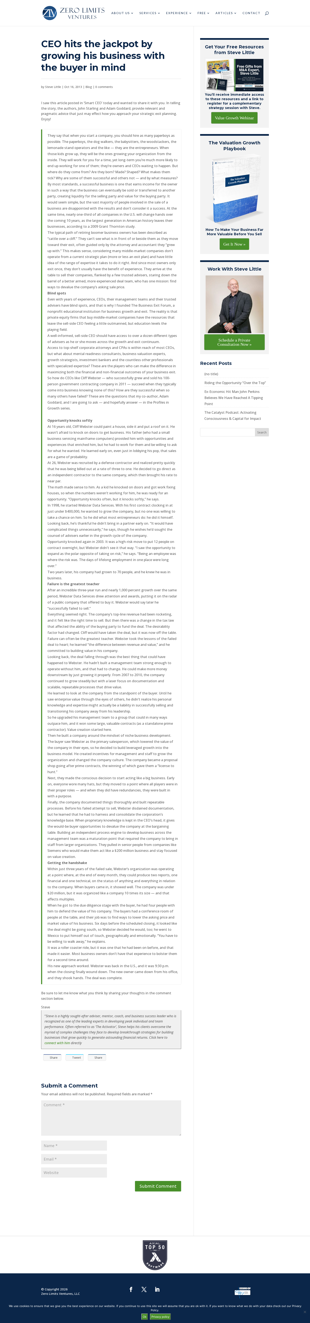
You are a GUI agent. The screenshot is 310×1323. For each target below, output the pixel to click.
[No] (305, 1312)
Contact (251, 13)
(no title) (211, 374)
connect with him (57, 1043)
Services (148, 13)
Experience (177, 13)
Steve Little (53, 87)
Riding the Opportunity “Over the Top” (235, 382)
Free (202, 13)
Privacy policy (160, 1316)
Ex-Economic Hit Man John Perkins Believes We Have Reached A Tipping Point (233, 397)
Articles (224, 13)
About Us (120, 13)
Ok (144, 1316)
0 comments (104, 87)
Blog (88, 87)
